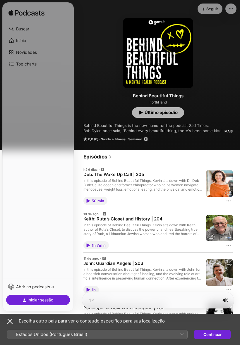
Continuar (212, 334)
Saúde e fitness (113, 139)
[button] (38, 29)
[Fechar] (10, 321)
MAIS (228, 131)
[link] (97, 156)
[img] (26, 13)
